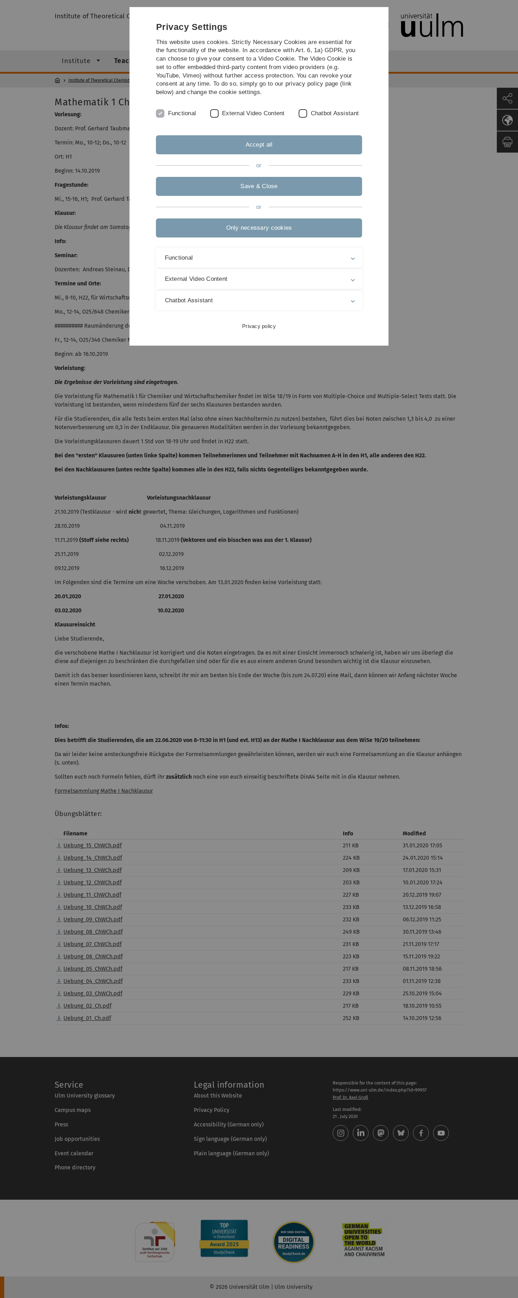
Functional (182, 113)
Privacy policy (259, 326)
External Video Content (253, 113)
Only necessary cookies (259, 227)
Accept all (259, 144)
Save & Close (258, 186)
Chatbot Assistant (335, 113)
